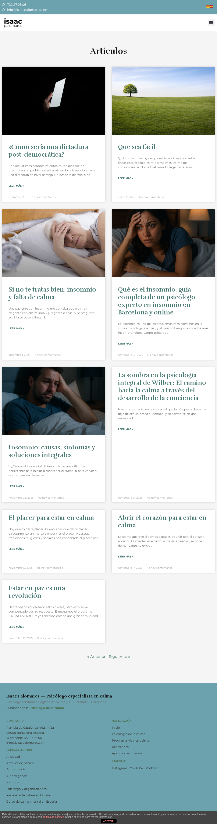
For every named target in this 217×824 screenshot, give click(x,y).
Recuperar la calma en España (28, 795)
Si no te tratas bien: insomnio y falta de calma (52, 293)
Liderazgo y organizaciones (26, 789)
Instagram (119, 768)
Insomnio (13, 782)
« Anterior (96, 656)
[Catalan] (208, 6)
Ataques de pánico (20, 763)
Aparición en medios (127, 753)
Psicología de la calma (46, 708)
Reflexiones (120, 747)
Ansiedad (13, 757)
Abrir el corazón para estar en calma (162, 521)
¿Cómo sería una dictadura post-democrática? (48, 150)
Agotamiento (16, 769)
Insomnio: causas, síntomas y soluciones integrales (51, 451)
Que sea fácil (137, 147)
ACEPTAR (108, 821)
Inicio (116, 728)
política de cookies (53, 817)
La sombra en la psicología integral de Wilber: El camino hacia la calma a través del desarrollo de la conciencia (162, 386)
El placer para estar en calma (51, 518)
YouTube (136, 768)
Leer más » (16, 185)
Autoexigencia (17, 776)
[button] (211, 22)
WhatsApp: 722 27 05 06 (24, 738)
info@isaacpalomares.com (26, 743)
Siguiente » (119, 656)
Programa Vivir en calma (130, 740)
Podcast (152, 768)
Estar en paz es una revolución (36, 592)
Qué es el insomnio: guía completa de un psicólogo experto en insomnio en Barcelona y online (156, 301)
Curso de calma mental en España (31, 801)
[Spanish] (212, 6)
